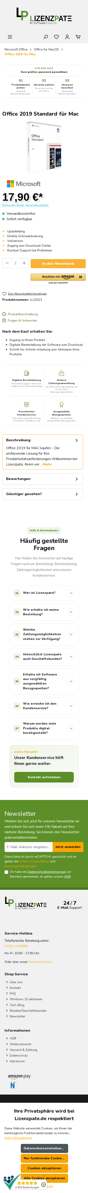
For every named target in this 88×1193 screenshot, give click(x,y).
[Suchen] (45, 37)
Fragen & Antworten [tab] (22, 320)
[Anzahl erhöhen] (24, 263)
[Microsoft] (23, 183)
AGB (67, 876)
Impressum (17, 1061)
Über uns (16, 982)
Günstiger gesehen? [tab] (24, 494)
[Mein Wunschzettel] (56, 37)
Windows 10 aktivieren (25, 999)
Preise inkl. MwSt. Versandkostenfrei (25, 205)
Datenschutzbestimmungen (47, 872)
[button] (58, 279)
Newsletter (17, 1016)
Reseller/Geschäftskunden (28, 1011)
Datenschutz (18, 1055)
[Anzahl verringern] (7, 263)
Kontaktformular (40, 962)
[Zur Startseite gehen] (44, 17)
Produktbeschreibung (22, 314)
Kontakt (15, 988)
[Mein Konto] (67, 37)
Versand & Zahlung (23, 1050)
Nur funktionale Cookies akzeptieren (46, 1158)
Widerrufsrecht (20, 1044)
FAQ (12, 993)
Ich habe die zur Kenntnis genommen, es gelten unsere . (40, 874)
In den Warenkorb (58, 263)
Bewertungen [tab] (18, 478)
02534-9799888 (16, 946)
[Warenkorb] (78, 37)
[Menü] (10, 37)
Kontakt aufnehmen (44, 777)
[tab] (42, 452)
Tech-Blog (16, 1005)
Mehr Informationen (18, 1138)
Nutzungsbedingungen (20, 866)
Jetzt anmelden (68, 847)
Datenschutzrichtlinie (34, 861)
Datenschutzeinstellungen (45, 1148)
